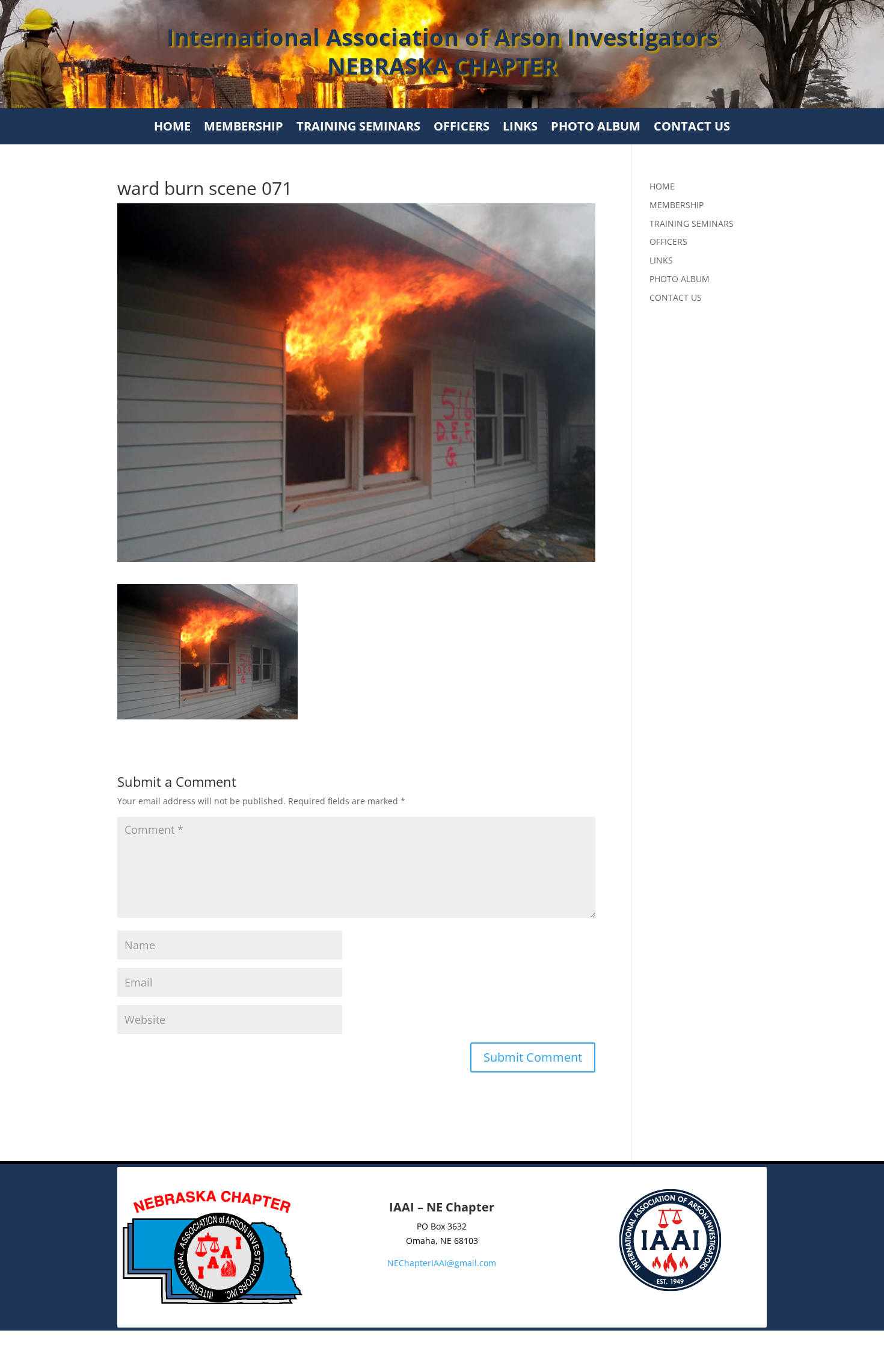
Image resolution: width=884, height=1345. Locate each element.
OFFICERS (462, 128)
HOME (172, 128)
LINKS (520, 128)
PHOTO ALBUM (595, 128)
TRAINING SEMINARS (358, 128)
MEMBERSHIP (243, 128)
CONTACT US (692, 128)
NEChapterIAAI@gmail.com (441, 1263)
